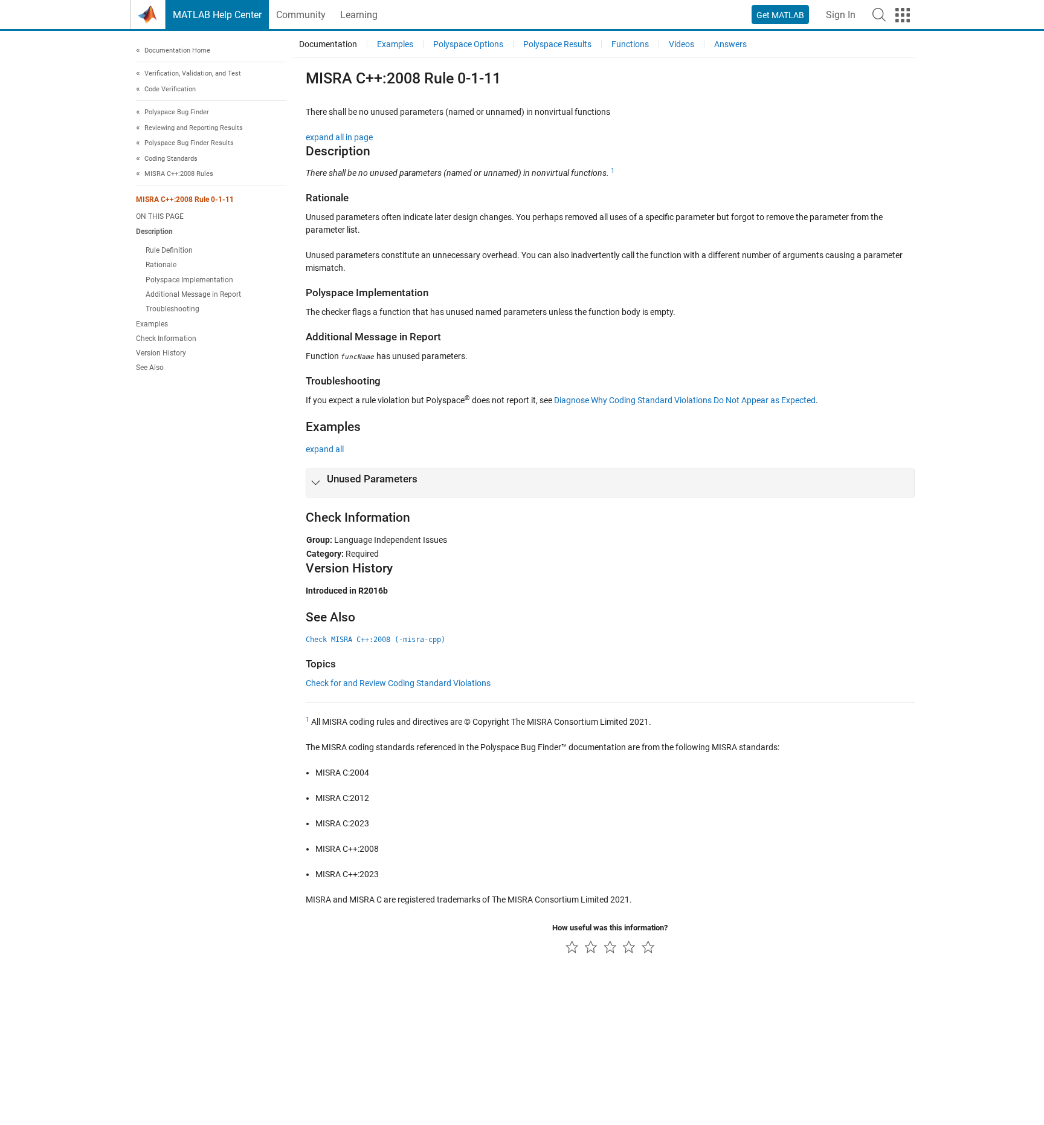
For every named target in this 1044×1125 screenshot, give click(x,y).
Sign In (841, 15)
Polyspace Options (468, 44)
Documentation (328, 44)
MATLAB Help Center (217, 15)
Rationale (161, 265)
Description (154, 231)
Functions (630, 44)
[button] (879, 14)
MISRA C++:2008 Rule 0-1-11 (185, 199)
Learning (359, 15)
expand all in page (339, 137)
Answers (730, 44)
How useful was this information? (610, 927)
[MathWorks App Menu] (902, 15)
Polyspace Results (557, 44)
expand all (325, 449)
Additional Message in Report (193, 294)
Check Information (166, 338)
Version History (161, 353)
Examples (152, 324)
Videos (681, 44)
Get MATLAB (780, 15)
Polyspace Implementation (189, 280)
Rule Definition (169, 250)
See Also (150, 367)
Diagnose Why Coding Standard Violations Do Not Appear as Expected (685, 400)
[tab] (610, 483)
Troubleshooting (172, 309)
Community (301, 15)
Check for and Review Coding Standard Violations (398, 683)
